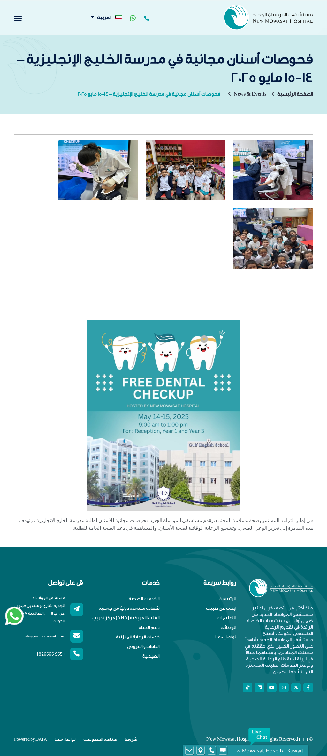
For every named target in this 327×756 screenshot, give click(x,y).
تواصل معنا (225, 637)
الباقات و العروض (143, 646)
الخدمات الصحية (144, 598)
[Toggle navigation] (18, 18)
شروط (131, 739)
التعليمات (226, 618)
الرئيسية (227, 598)
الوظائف (228, 627)
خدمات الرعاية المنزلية (138, 637)
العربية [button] (104, 17)
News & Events (250, 94)
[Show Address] (200, 750)
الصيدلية (151, 656)
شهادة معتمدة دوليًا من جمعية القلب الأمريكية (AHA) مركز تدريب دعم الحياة (126, 618)
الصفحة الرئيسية (295, 94)
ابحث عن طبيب (221, 608)
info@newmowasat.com (44, 636)
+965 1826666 (50, 654)
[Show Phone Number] (212, 750)
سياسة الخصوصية (100, 739)
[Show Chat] (223, 750)
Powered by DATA (30, 739)
